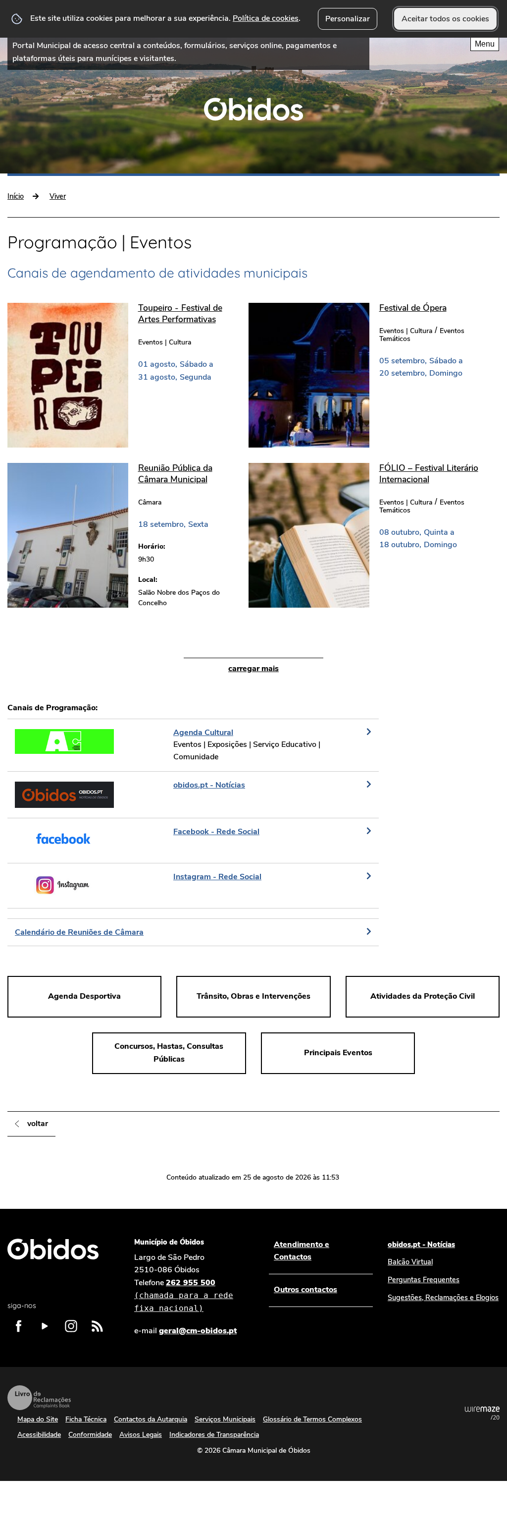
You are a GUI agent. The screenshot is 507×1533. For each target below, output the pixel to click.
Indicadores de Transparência (214, 1434)
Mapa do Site (37, 1419)
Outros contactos (305, 1289)
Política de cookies (266, 18)
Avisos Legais (140, 1434)
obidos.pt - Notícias (421, 1244)
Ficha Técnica (85, 1419)
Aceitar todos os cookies (445, 18)
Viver (58, 196)
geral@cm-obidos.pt (198, 1330)
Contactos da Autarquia (150, 1419)
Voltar (37, 1123)
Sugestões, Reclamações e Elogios (443, 1298)
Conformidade (90, 1434)
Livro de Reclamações (39, 1397)
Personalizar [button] (347, 18)
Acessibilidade (39, 1434)
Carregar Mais (253, 668)
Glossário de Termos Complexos (312, 1419)
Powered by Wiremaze (482, 1413)
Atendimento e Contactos (301, 1251)
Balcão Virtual (410, 1262)
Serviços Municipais (225, 1419)
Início (15, 196)
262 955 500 (183, 1295)
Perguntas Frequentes (423, 1280)
